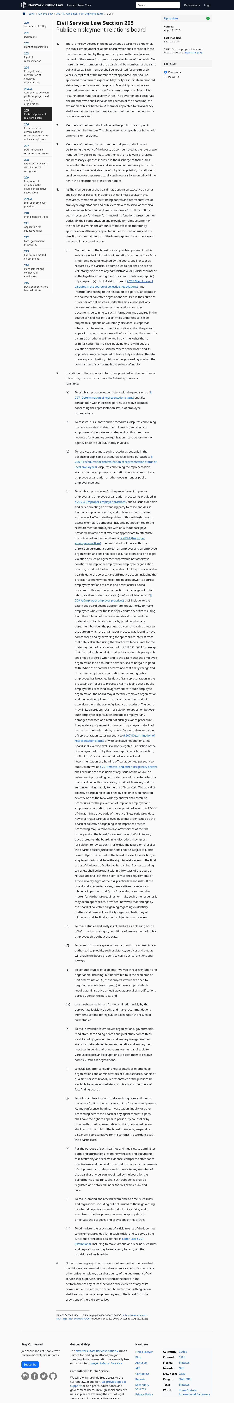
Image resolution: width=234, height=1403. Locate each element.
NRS (181, 1368)
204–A (36, 96)
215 (36, 286)
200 (35, 24)
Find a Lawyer (144, 1352)
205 (35, 114)
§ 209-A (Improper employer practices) (100, 502)
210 (36, 214)
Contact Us (142, 1374)
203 (32, 57)
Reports (140, 1379)
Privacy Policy (144, 1394)
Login (207, 5)
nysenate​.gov (193, 52)
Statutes (184, 1363)
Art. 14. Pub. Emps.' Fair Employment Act (79, 13)
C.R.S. (182, 1357)
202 (36, 45)
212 (34, 240)
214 (34, 270)
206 (36, 132)
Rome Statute (187, 1390)
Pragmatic (175, 72)
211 (33, 226)
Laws (32, 13)
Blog (138, 1357)
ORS (188, 1379)
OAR (181, 1379)
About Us (141, 1363)
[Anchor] (94, 116)
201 (30, 34)
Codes (183, 1352)
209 (35, 185)
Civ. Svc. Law (45, 13)
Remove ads (192, 5)
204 (33, 75)
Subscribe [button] (30, 1364)
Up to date (171, 18)
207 (36, 149)
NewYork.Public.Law (45, 5)
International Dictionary (194, 1394)
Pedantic (174, 77)
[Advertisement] (187, 138)
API (137, 1368)
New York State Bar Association (96, 1351)
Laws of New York (79, 5)
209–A (35, 202)
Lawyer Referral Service (105, 1363)
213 (35, 254)
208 (36, 165)
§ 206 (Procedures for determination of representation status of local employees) (116, 462)
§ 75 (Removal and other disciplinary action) (128, 767)
